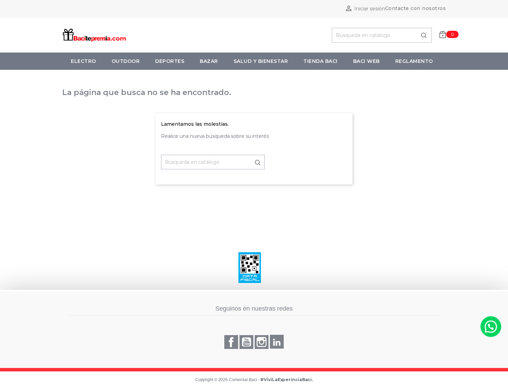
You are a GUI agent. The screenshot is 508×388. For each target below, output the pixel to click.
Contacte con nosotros (415, 8)
